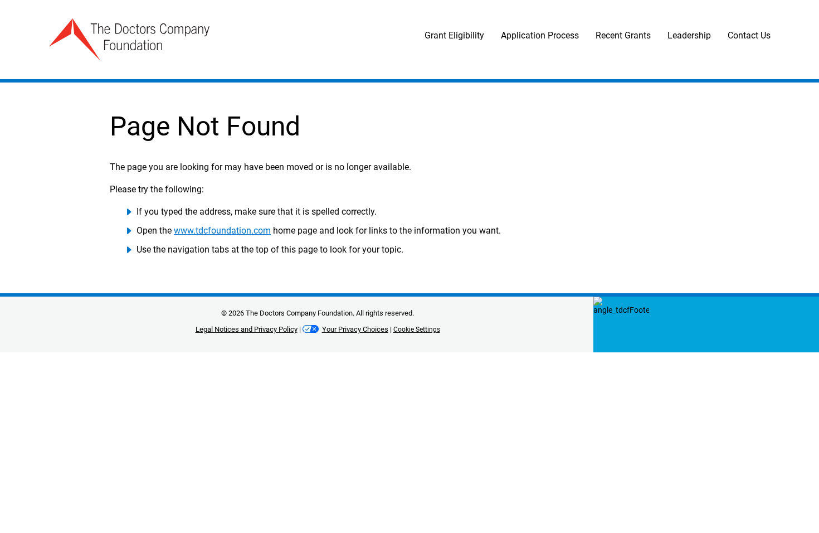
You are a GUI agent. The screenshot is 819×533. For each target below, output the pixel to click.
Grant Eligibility (454, 35)
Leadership (689, 35)
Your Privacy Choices (355, 329)
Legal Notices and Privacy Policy (247, 329)
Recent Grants (623, 35)
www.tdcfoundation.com (222, 230)
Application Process (540, 35)
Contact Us (749, 35)
